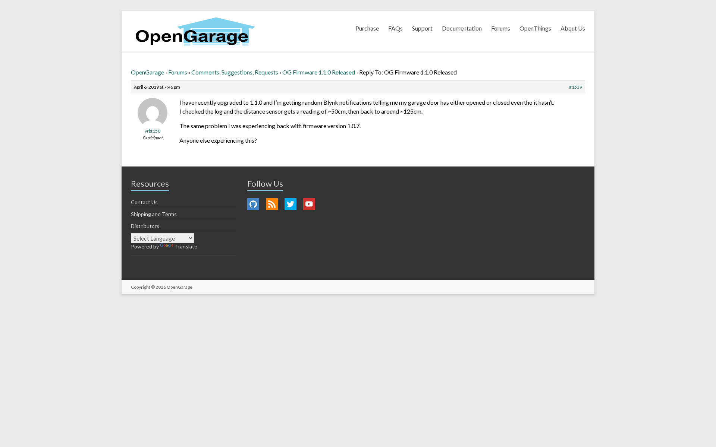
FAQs (395, 28)
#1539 (575, 87)
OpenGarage (147, 72)
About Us (572, 28)
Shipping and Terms (154, 214)
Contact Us (144, 202)
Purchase (367, 28)
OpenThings (535, 28)
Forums (500, 28)
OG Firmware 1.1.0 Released (318, 72)
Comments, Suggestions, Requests (234, 72)
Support (422, 28)
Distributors (145, 226)
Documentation (462, 28)
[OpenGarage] (195, 32)
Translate (186, 246)
